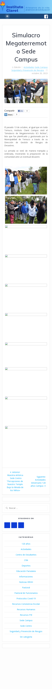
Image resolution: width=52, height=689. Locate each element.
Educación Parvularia (26, 571)
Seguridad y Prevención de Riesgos (27, 70)
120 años (26, 543)
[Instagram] (21, 525)
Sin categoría (26, 636)
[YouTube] (7, 525)
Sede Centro (26, 625)
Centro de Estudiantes (26, 554)
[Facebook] (14, 525)
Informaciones (26, 576)
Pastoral (26, 587)
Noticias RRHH (26, 582)
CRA (26, 560)
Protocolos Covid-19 (26, 598)
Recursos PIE (26, 615)
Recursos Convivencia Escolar (26, 604)
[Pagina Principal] (25, 11)
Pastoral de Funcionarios (26, 593)
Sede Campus (41, 67)
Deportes (26, 565)
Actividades (29, 67)
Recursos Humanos (26, 609)
